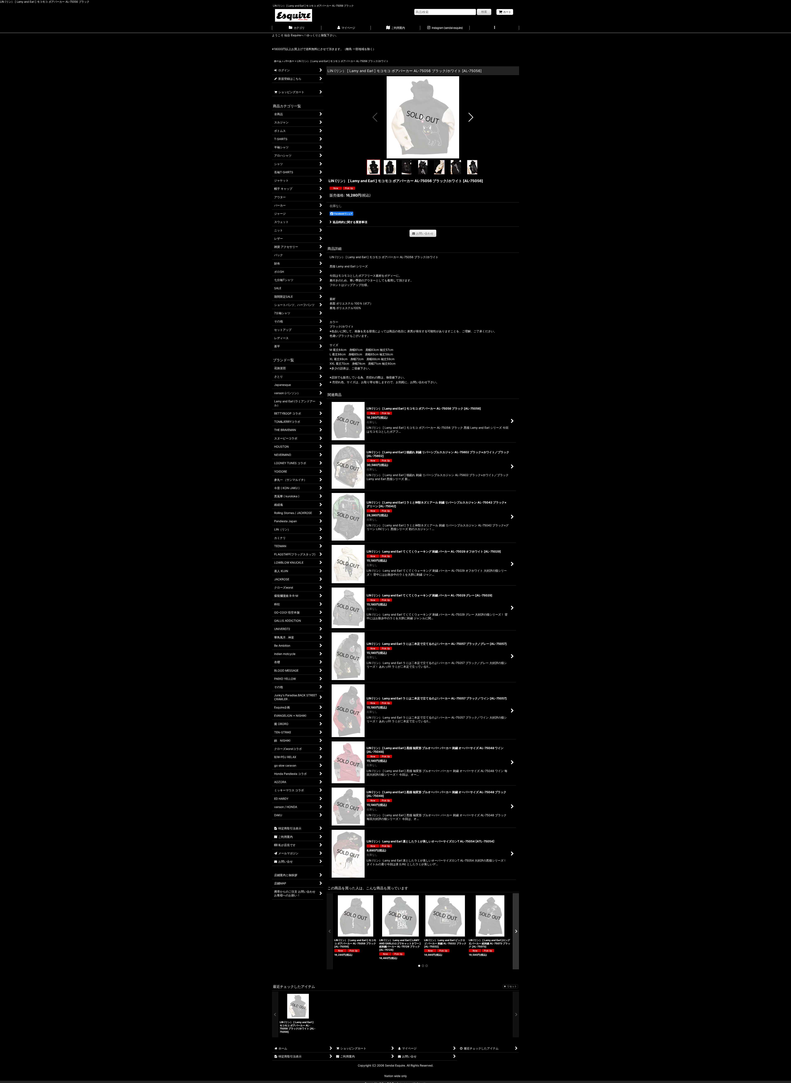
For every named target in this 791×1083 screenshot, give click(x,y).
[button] (494, 28)
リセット (512, 986)
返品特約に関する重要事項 (350, 222)
